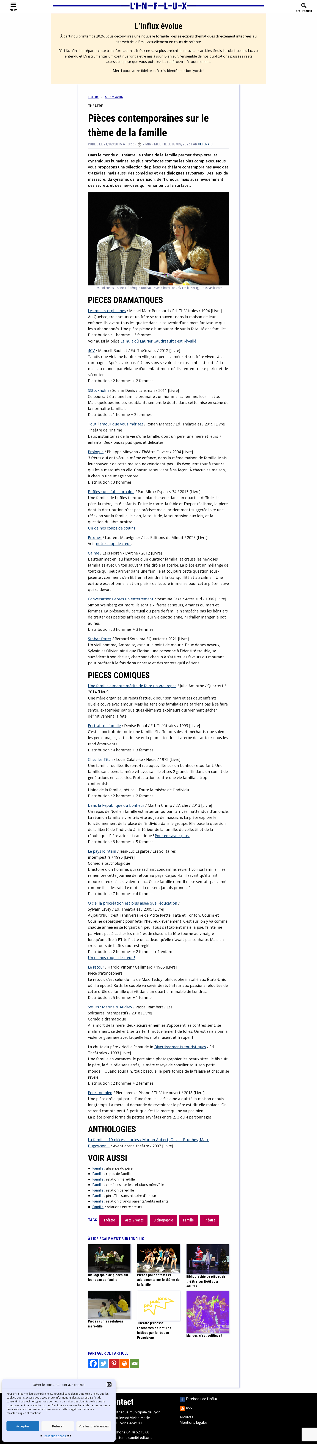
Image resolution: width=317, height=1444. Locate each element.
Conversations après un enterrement (121, 598)
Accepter (23, 1426)
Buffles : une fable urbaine (111, 491)
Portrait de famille (104, 725)
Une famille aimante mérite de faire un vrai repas (132, 685)
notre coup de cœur (113, 543)
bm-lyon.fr (194, 70)
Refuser (58, 1426)
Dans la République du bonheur (116, 805)
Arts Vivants (134, 1220)
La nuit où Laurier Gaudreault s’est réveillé (158, 341)
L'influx (93, 97)
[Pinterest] (114, 1363)
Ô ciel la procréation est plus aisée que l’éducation (132, 903)
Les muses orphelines (107, 310)
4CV (91, 350)
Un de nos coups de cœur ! (111, 528)
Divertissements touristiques (180, 1046)
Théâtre (109, 1220)
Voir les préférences (94, 1426)
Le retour (96, 967)
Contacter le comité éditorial (130, 1437)
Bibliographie (163, 1220)
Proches (95, 537)
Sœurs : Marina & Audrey (110, 1006)
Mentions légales (193, 1422)
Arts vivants (114, 97)
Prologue (96, 451)
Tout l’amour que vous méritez (115, 424)
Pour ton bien (100, 1092)
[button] (109, 1384)
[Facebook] (93, 1363)
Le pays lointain (102, 851)
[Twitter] (103, 1363)
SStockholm (98, 390)
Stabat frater (99, 638)
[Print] (124, 1363)
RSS (188, 1408)
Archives (186, 1417)
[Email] (134, 1363)
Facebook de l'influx (201, 1398)
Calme (93, 553)
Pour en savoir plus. (172, 835)
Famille (98, 1168)
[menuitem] (96, 97)
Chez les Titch (100, 759)
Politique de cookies (56, 1436)
